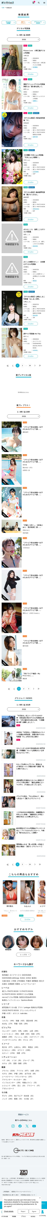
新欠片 (41, 981)
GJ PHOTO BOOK (9, 994)
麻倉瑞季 (26, 197)
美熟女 (33, 1047)
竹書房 (28, 981)
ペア (6, 1060)
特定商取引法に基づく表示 (10, 1195)
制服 (20, 1021)
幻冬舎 (28, 978)
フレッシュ (21, 1037)
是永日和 (35, 315)
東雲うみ (26, 89)
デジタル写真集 (8, 22)
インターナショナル (12, 1040)
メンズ (7, 1099)
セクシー (9, 1053)
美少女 (7, 1047)
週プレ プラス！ (23, 22)
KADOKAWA (26, 975)
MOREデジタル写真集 (25, 994)
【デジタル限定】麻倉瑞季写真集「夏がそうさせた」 (34, 193)
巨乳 (23, 1031)
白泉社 (4, 984)
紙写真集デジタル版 (9, 1007)
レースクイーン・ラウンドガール (17, 1077)
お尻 (34, 1031)
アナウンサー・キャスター (14, 1080)
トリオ (17, 1060)
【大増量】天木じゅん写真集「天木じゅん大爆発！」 (33, 156)
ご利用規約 (6, 1191)
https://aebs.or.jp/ (6, 1184)
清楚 (21, 1053)
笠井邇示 (35, 67)
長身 (36, 1034)
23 (30, 864)
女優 (35, 1071)
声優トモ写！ (7, 1013)
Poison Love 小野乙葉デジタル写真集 (34, 52)
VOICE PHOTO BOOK (10, 1010)
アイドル (23, 1071)
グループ (29, 1060)
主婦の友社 (6, 981)
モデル (7, 1074)
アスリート (34, 1085)
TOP (3, 7)
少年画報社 (21, 981)
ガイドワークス (15, 975)
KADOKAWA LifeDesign (10, 978)
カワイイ (24, 1050)
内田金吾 (26, 123)
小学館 (13, 981)
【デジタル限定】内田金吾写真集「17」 (34, 119)
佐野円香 (35, 136)
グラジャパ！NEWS (38, 22)
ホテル (7, 1063)
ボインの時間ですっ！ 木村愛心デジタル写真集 (34, 263)
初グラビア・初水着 (24, 1096)
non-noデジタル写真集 (10, 997)
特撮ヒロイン (30, 1082)
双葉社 (17, 984)
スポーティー (37, 1037)
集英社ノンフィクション (11, 1000)
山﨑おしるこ (27, 301)
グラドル (9, 1071)
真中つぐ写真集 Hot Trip (32, 334)
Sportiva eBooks (27, 1000)
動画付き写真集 (37, 1007)
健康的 (7, 1037)
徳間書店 (35, 981)
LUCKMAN (36, 171)
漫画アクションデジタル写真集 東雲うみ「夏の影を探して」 (34, 85)
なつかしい (9, 1050)
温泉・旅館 (20, 1063)
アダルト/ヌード (8, 1088)
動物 (18, 1099)
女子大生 (31, 1074)
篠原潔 (34, 280)
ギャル (28, 1040)
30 (30, 365)
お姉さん (20, 1047)
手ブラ (7, 1096)
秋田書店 (5, 975)
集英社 (34, 978)
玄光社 (22, 978)
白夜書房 (11, 984)
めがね (7, 1024)
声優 (19, 1074)
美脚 (25, 1034)
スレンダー (9, 1031)
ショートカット (11, 1034)
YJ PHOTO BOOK (26, 991)
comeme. (35, 350)
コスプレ (8, 1021)
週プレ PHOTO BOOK (10, 991)
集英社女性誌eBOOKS (27, 997)
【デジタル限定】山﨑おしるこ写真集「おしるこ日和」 (34, 298)
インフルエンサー (12, 1082)
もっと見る (23, 954)
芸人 (21, 1085)
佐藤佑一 (35, 100)
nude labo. (24, 1013)
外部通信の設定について (28, 1195)
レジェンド (9, 1085)
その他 (29, 1099)
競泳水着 (32, 1021)
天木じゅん (27, 160)
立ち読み (31, 74)
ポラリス (16, 1013)
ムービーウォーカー (28, 984)
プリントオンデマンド (28, 1010)
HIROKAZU (36, 208)
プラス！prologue (24, 1007)
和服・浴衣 (21, 1024)
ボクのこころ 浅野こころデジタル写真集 (34, 231)
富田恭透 (35, 246)
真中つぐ (26, 336)
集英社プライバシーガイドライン (21, 1191)
